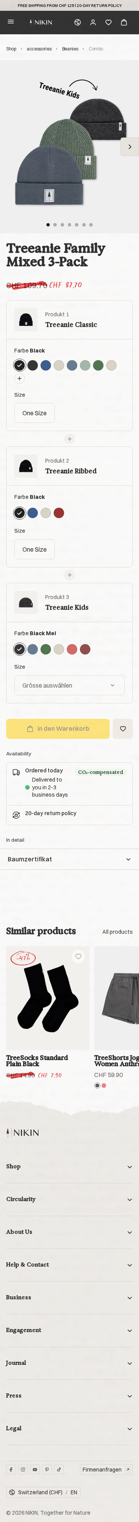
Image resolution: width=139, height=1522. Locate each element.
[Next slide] (129, 147)
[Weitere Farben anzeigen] (19, 378)
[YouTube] (35, 1469)
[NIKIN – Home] (22, 1133)
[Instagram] (23, 1469)
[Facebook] (11, 1469)
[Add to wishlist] (78, 956)
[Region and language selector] (77, 22)
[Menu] (11, 22)
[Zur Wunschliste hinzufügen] (123, 729)
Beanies (70, 49)
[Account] (93, 22)
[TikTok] (59, 1469)
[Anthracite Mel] (97, 1085)
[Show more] (117, 932)
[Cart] (123, 22)
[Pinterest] (47, 1469)
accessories (39, 49)
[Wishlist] (108, 22)
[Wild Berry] (104, 1085)
